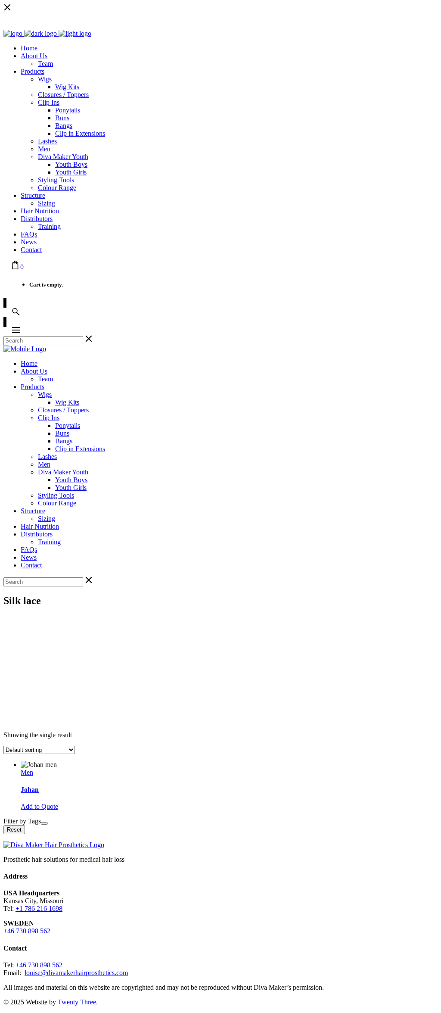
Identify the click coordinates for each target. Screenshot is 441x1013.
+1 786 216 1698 (39, 908)
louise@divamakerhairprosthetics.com (76, 972)
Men (27, 772)
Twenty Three (77, 1002)
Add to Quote (39, 806)
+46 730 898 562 (26, 931)
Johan (30, 789)
